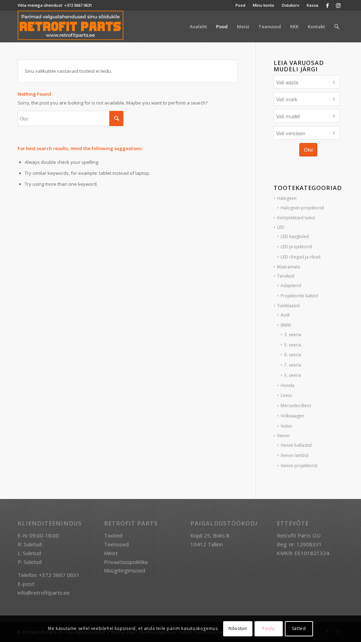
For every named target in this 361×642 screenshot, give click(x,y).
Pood (240, 5)
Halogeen (286, 198)
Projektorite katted (299, 296)
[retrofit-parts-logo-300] (70, 26)
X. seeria (292, 375)
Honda (287, 385)
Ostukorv (290, 5)
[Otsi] (336, 26)
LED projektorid (296, 247)
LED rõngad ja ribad (300, 257)
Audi (285, 315)
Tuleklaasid (288, 306)
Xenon (283, 436)
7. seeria (292, 365)
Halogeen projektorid (302, 208)
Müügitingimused (124, 570)
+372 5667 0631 (78, 5)
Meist (111, 553)
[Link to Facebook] (327, 5)
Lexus (286, 395)
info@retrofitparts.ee (44, 592)
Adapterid (291, 286)
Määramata (288, 267)
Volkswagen (292, 416)
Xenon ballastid (296, 445)
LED (280, 227)
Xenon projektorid (299, 466)
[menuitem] (240, 5)
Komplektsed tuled (296, 218)
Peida (268, 628)
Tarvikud (285, 276)
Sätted (299, 628)
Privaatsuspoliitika (126, 561)
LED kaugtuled (295, 236)
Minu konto (263, 5)
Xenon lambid (294, 455)
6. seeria (292, 355)
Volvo (286, 426)
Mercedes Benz (296, 406)
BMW (286, 325)
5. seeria (292, 345)
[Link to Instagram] (338, 5)
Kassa (312, 5)
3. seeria (292, 335)
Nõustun (237, 628)
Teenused (116, 544)
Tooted (113, 535)
